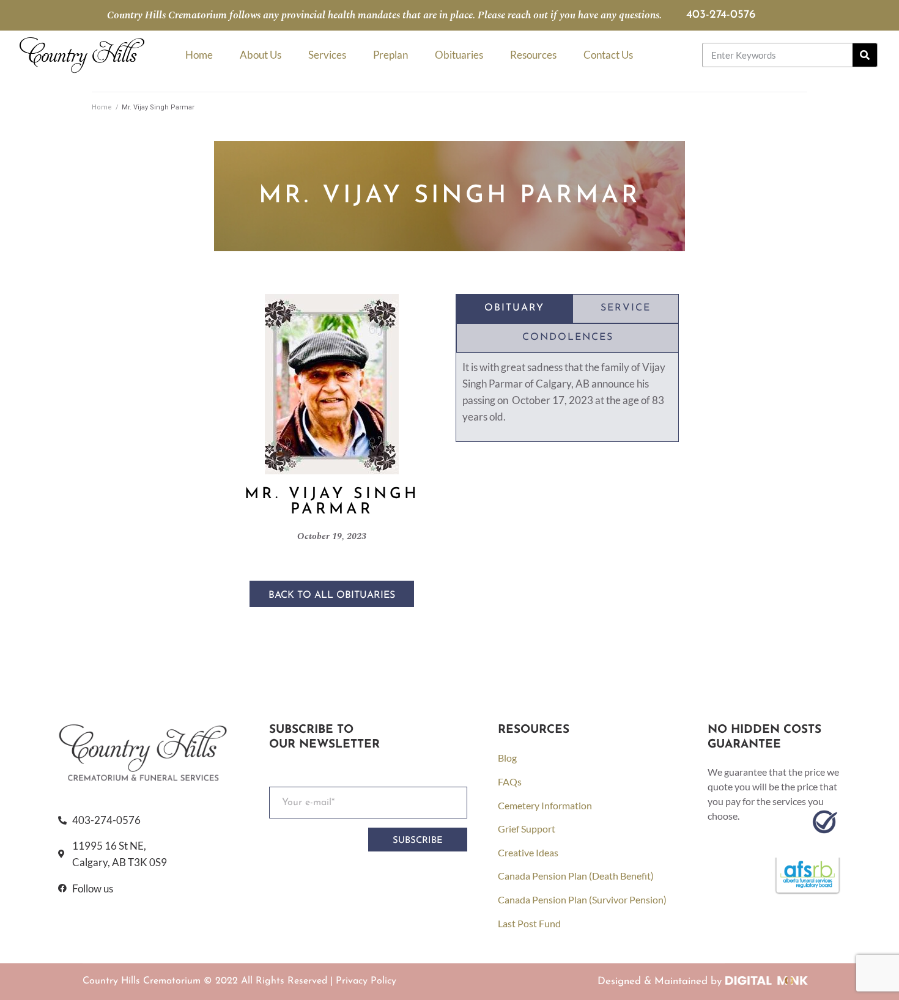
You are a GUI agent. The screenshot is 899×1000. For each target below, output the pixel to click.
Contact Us (608, 54)
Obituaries (459, 54)
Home (199, 54)
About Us (260, 54)
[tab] (514, 308)
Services (327, 54)
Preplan (390, 54)
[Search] (865, 55)
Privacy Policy (366, 981)
